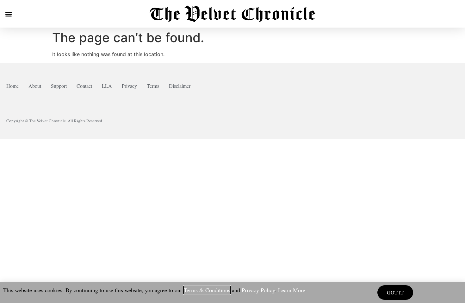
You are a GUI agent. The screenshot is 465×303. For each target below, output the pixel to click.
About (34, 85)
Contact (84, 85)
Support (59, 85)
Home (12, 85)
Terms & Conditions (207, 290)
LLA (107, 85)
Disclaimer (179, 85)
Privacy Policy (258, 290)
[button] (8, 14)
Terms (153, 85)
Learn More (291, 290)
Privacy (129, 85)
